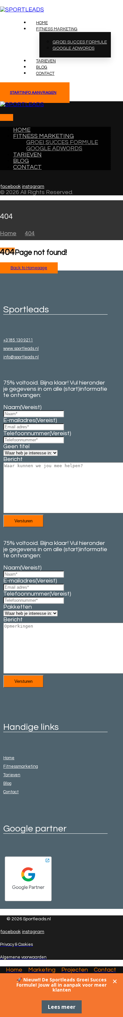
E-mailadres (30, 420)
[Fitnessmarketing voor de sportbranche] (22, 10)
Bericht (13, 459)
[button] (3, 117)
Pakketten (17, 607)
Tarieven (11, 775)
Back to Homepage (28, 268)
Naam (22, 407)
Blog (7, 783)
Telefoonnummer (37, 433)
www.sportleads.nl (21, 348)
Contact (11, 792)
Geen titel (16, 446)
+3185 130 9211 (18, 340)
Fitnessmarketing (20, 766)
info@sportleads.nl (21, 357)
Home (8, 758)
